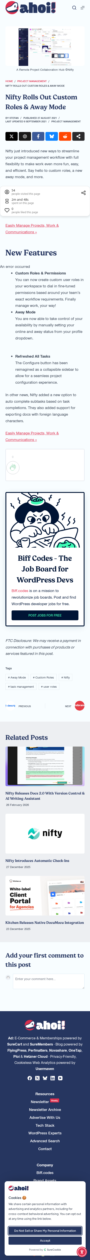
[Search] (74, 8)
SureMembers (41, 1044)
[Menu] (83, 8)
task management (21, 686)
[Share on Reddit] (65, 136)
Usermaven (45, 1068)
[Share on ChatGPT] (25, 136)
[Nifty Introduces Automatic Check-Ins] (45, 833)
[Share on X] (11, 136)
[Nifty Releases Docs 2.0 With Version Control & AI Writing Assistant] (45, 766)
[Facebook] (30, 1078)
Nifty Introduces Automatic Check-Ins (37, 860)
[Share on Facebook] (38, 136)
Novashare (58, 1050)
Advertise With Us (44, 1117)
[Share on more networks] (78, 136)
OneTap (75, 1050)
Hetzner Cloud (36, 1056)
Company (45, 1164)
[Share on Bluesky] (51, 136)
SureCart (14, 1044)
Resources (44, 1093)
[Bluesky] (45, 1078)
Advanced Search (45, 1140)
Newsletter (44, 1101)
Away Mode (17, 677)
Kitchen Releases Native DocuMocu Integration (44, 922)
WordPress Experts (45, 1132)
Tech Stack (45, 1125)
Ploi (16, 1056)
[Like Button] (12, 467)
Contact (45, 1148)
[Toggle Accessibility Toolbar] (82, 1252)
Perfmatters (37, 1050)
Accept (45, 1240)
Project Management (66, 121)
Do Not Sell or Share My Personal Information (45, 1231)
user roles (49, 686)
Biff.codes (20, 590)
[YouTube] (60, 1078)
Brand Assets (44, 1180)
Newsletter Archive (45, 1109)
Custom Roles (43, 677)
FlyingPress (16, 1050)
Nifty (65, 677)
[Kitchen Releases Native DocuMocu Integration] (45, 896)
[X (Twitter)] (37, 1078)
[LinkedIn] (52, 1078)
